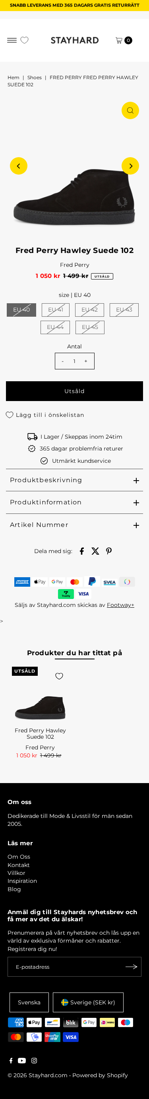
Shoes (34, 77)
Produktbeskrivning (46, 480)
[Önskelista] (24, 40)
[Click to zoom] (130, 110)
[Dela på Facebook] (82, 550)
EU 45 (90, 327)
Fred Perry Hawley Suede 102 (40, 733)
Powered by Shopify (100, 1075)
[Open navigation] (12, 40)
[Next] (130, 166)
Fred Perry (74, 265)
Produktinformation (46, 502)
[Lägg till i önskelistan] (59, 676)
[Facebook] (11, 1061)
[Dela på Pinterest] (109, 550)
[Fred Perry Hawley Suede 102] (40, 695)
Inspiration (22, 881)
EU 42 (89, 309)
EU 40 (21, 309)
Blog (14, 889)
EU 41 (55, 309)
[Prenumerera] (131, 967)
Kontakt (19, 865)
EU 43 (124, 309)
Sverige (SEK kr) (92, 1002)
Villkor (16, 873)
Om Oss (19, 857)
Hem (13, 77)
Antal (74, 346)
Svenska (29, 1002)
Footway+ (120, 605)
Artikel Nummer (39, 525)
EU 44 (55, 327)
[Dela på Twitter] (95, 550)
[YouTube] (22, 1061)
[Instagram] (34, 1061)
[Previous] (18, 166)
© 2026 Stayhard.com (38, 1075)
